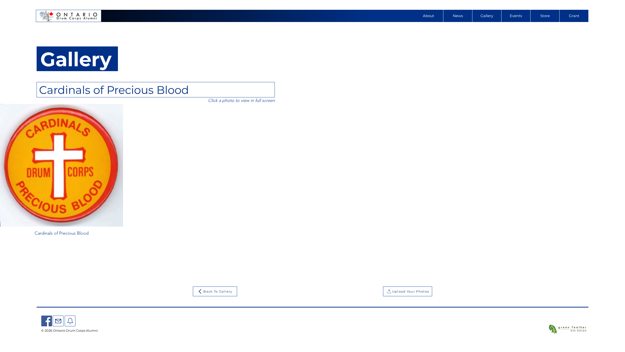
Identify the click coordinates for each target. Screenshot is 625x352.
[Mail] (58, 321)
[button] (515, 16)
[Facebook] (46, 321)
